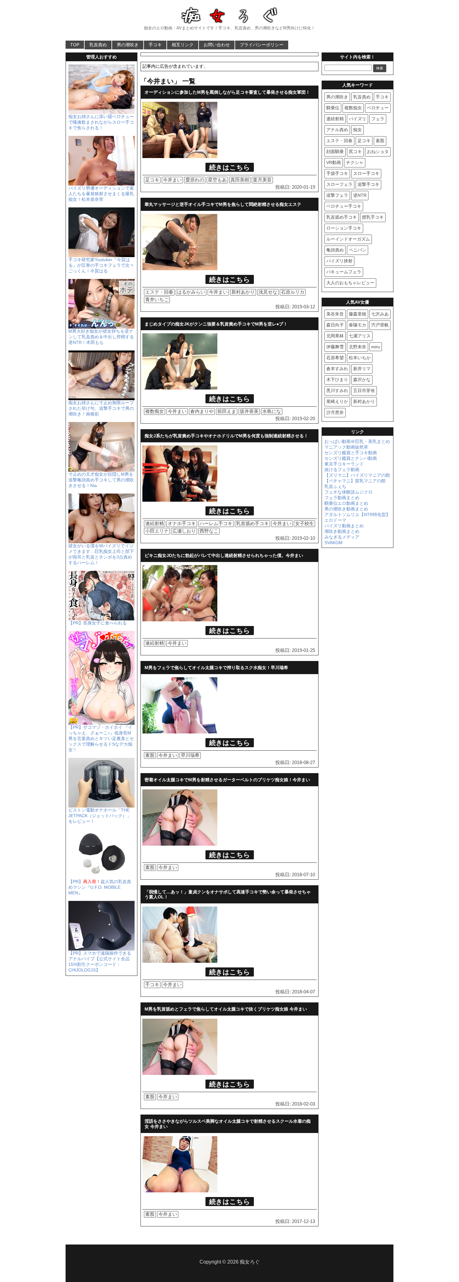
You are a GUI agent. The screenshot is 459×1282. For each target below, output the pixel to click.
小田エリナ (157, 531)
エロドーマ (335, 520)
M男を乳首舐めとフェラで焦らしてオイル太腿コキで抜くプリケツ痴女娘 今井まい (226, 1008)
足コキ (152, 179)
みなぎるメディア (341, 536)
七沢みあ (380, 313)
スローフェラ (339, 184)
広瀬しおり (184, 531)
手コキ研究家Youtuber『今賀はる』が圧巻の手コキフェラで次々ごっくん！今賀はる (101, 265)
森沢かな (362, 379)
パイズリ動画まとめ (344, 525)
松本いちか (360, 357)
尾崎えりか (337, 401)
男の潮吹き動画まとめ (346, 508)
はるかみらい (191, 292)
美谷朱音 (335, 313)
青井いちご (157, 299)
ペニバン (357, 249)
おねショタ (378, 151)
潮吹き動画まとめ (341, 531)
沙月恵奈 (335, 412)
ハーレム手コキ (216, 523)
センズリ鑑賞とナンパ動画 (350, 458)
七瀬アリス (360, 335)
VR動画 (333, 162)
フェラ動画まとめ (341, 497)
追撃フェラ (337, 195)
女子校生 (304, 523)
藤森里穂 (357, 313)
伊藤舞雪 (335, 346)
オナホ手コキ (182, 523)
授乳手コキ (373, 217)
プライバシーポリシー (262, 44)
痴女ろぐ (250, 1262)
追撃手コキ (368, 184)
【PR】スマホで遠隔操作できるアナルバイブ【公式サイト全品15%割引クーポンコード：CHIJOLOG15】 (99, 961)
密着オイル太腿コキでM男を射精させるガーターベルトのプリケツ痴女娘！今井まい (227, 779)
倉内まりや (202, 411)
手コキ (155, 44)
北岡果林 (335, 335)
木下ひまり (337, 379)
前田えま (226, 411)
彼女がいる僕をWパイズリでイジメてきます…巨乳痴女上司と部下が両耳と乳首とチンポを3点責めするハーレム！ (101, 554)
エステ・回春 (159, 292)
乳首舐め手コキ (252, 523)
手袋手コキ (337, 173)
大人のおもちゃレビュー (350, 282)
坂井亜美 (249, 411)
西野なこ (209, 531)
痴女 (357, 129)
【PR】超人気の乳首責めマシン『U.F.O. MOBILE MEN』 (99, 887)
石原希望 (335, 357)
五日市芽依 (364, 390)
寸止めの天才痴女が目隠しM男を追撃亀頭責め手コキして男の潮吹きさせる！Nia (101, 480)
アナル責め (337, 129)
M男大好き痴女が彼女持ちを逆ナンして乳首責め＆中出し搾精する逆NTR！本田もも (101, 337)
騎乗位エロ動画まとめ (346, 503)
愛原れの (194, 179)
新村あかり (243, 292)
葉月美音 (262, 179)
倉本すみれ (337, 368)
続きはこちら (229, 167)
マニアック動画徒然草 (346, 447)
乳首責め (98, 44)
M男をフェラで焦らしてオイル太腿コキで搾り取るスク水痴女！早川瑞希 (216, 667)
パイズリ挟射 (339, 260)
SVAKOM (333, 542)
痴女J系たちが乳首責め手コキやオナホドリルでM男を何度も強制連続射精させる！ (226, 435)
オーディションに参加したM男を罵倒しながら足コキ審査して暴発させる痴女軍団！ (227, 92)
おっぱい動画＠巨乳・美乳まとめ (357, 441)
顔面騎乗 (335, 151)
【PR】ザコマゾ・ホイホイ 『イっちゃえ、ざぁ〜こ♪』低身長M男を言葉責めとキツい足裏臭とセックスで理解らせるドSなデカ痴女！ (101, 738)
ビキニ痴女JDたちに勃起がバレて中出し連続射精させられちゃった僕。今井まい (224, 555)
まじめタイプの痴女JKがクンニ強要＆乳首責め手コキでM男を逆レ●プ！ (216, 323)
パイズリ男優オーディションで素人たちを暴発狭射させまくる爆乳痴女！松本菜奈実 (101, 194)
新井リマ (362, 368)
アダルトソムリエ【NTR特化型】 (357, 514)
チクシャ (354, 162)
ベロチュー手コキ (343, 206)
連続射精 (154, 523)
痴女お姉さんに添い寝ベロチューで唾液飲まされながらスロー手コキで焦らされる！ (101, 122)
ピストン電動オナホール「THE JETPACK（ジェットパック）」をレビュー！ (99, 815)
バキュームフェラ (343, 271)
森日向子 (335, 324)
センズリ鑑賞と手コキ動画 (350, 452)
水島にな (271, 411)
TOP (74, 44)
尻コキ (355, 151)
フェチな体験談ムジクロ (348, 491)
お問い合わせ (217, 44)
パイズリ (357, 118)
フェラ (377, 118)
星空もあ (217, 179)
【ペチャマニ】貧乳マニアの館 (355, 480)
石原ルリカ (292, 292)
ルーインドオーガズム (348, 238)
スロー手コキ (366, 173)
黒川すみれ (337, 390)
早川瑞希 (190, 755)
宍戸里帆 (380, 324)
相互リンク (183, 44)
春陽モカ (357, 324)
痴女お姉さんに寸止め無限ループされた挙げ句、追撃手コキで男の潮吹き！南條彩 (101, 408)
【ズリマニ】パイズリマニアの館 (357, 475)
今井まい (172, 179)
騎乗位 (332, 107)
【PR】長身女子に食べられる (97, 622)
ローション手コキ (343, 228)
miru (375, 346)
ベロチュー (378, 107)
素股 (150, 755)
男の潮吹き (128, 44)
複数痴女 (154, 411)
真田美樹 (239, 179)
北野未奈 (357, 346)
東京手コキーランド (344, 463)
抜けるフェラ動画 (341, 469)
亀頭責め (335, 249)
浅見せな (268, 292)
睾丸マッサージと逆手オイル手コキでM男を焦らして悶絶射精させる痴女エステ (223, 204)
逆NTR (360, 195)
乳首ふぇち (335, 486)
